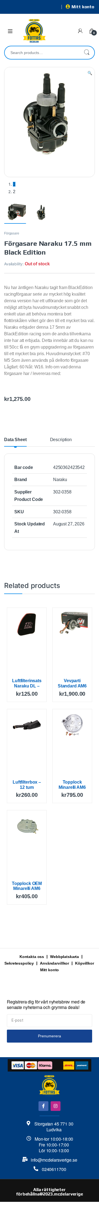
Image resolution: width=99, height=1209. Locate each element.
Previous (20, 130)
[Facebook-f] (43, 1106)
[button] (89, 73)
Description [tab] (61, 440)
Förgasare (11, 233)
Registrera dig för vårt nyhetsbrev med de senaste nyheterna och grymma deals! (46, 1004)
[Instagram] (55, 1106)
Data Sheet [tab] (15, 440)
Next (82, 130)
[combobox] (42, 52)
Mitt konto (83, 6)
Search (86, 52)
